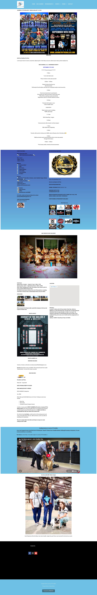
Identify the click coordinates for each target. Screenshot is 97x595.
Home (33, 4)
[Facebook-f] (29, 553)
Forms (63, 4)
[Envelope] (35, 553)
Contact (70, 4)
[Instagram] (32, 553)
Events (57, 4)
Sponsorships (49, 4)
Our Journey (40, 4)
